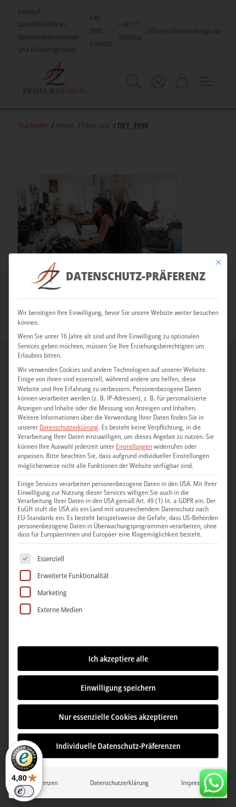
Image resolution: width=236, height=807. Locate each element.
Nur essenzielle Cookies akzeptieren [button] (118, 717)
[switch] (24, 791)
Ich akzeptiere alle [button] (118, 658)
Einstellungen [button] (134, 446)
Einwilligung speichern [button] (118, 687)
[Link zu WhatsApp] (213, 780)
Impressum (196, 782)
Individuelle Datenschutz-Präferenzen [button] (118, 746)
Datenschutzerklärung (69, 427)
